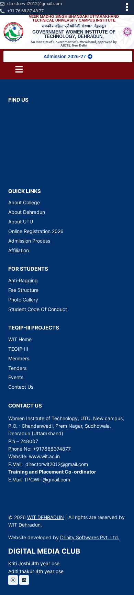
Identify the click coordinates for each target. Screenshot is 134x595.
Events (15, 377)
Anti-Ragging (23, 280)
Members (18, 358)
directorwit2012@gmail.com (56, 464)
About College (24, 202)
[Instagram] (13, 580)
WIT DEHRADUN (45, 517)
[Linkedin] (24, 580)
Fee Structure (23, 290)
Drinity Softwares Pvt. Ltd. (89, 537)
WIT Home (20, 339)
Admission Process (29, 241)
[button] (127, 7)
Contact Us (20, 387)
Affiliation (18, 250)
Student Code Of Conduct (37, 309)
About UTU (20, 221)
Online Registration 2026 (36, 231)
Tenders (17, 368)
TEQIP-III (18, 349)
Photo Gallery (23, 299)
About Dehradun (26, 212)
